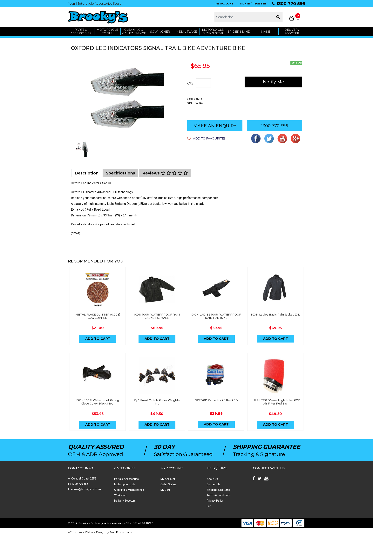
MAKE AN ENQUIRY (214, 125)
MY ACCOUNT (224, 3)
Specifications (120, 173)
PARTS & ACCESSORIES (80, 31)
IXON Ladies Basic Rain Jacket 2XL (275, 314)
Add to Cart (97, 339)
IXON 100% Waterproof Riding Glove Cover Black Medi (97, 401)
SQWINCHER (160, 31)
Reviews (151, 173)
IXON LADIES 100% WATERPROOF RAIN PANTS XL (216, 316)
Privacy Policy (215, 500)
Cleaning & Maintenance (129, 489)
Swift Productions (120, 532)
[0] (292, 18)
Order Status (168, 484)
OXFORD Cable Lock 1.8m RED (216, 400)
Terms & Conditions (219, 495)
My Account (167, 478)
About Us (212, 478)
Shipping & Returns (218, 489)
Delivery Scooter (291, 31)
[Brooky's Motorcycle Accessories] (98, 17)
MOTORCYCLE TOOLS (107, 31)
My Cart (165, 489)
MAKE (265, 31)
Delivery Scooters (125, 500)
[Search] (278, 17)
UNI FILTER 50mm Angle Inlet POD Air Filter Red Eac (275, 401)
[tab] (86, 173)
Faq (209, 506)
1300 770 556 (290, 3)
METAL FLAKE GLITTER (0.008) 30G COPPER (97, 316)
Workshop (120, 495)
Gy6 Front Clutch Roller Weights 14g (157, 401)
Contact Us (213, 484)
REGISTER (259, 3)
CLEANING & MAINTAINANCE (133, 31)
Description (86, 173)
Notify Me (273, 82)
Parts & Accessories (126, 478)
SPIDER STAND (239, 31)
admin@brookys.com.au (86, 489)
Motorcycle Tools (124, 484)
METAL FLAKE (186, 31)
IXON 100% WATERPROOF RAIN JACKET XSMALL (157, 316)
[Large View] (82, 149)
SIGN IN (245, 3)
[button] (206, 138)
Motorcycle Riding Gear (213, 31)
